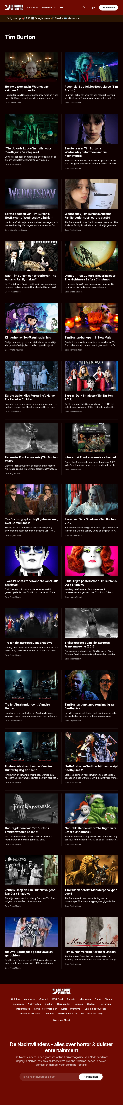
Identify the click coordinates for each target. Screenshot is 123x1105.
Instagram (18, 1004)
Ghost (66, 1020)
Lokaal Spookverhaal (95, 1008)
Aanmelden (108, 7)
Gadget (91, 1004)
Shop (97, 999)
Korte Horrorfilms (70, 1008)
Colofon (15, 999)
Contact (43, 999)
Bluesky (71, 999)
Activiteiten (34, 1004)
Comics (79, 1004)
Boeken (49, 1004)
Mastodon (85, 999)
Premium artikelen (30, 1013)
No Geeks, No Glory (92, 1013)
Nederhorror (49, 7)
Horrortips (105, 1004)
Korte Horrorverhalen (45, 1008)
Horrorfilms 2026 (67, 1013)
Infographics (23, 1008)
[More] (61, 7)
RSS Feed (57, 999)
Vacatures (32, 7)
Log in (93, 7)
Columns (49, 1013)
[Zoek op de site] (83, 7)
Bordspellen (63, 1004)
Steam (108, 999)
